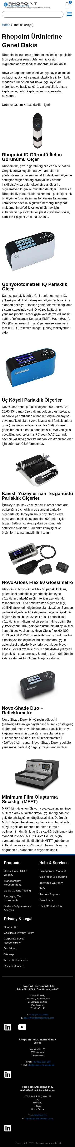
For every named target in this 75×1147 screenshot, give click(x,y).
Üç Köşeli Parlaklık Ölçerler (32, 400)
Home (6, 24)
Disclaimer (10, 948)
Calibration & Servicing (53, 876)
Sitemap (9, 954)
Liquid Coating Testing (17, 890)
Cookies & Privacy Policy (19, 932)
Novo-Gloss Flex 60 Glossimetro (37, 582)
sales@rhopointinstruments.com (39, 1018)
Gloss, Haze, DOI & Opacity (16, 873)
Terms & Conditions (16, 960)
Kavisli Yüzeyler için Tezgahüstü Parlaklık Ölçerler (37, 496)
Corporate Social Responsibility (14, 940)
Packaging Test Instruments (13, 898)
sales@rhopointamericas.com (39, 1118)
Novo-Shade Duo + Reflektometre (22, 710)
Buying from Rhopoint (52, 871)
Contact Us (10, 927)
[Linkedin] (8, 1027)
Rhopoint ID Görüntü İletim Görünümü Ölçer (32, 157)
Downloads (46, 900)
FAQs (42, 888)
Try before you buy (50, 906)
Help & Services (53, 863)
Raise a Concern (14, 966)
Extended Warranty (51, 882)
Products (12, 863)
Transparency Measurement (12, 882)
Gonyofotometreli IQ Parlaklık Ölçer (34, 286)
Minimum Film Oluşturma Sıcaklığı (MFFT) (30, 799)
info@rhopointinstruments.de (41, 1065)
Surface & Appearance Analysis (17, 908)
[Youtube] (22, 1027)
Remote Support (49, 894)
